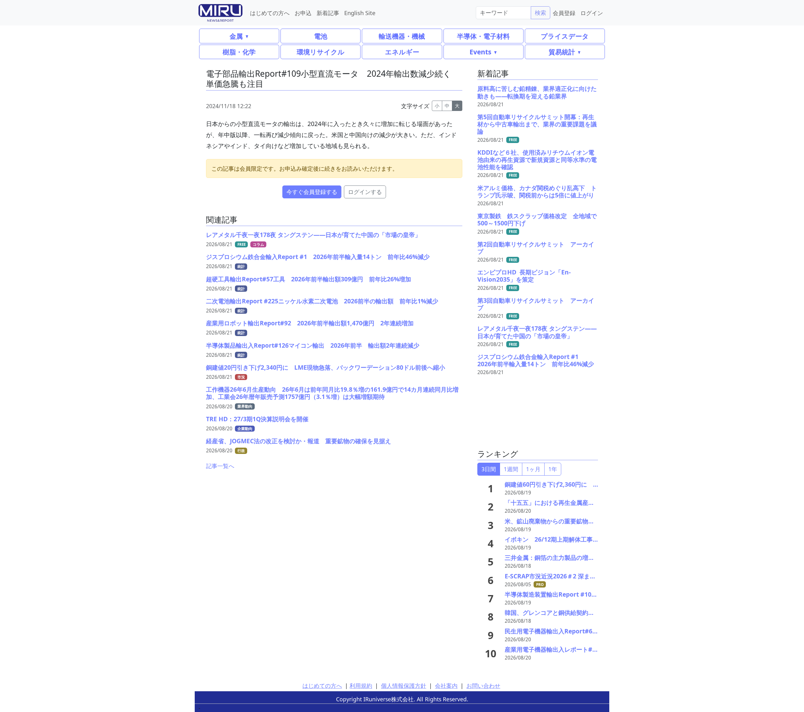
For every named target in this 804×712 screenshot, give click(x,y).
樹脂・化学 (239, 51)
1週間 (511, 469)
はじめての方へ (270, 13)
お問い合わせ (483, 685)
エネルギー (402, 51)
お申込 (303, 13)
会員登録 (564, 13)
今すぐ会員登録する (311, 192)
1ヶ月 (533, 469)
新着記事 (328, 13)
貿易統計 (562, 51)
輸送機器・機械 (402, 36)
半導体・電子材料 (483, 36)
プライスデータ (565, 36)
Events (480, 51)
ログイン (591, 13)
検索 (540, 12)
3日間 (488, 469)
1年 (552, 469)
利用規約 (361, 685)
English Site (359, 13)
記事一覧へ (220, 466)
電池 (320, 36)
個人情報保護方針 (403, 685)
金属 (236, 36)
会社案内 (446, 685)
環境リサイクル (321, 51)
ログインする (365, 192)
